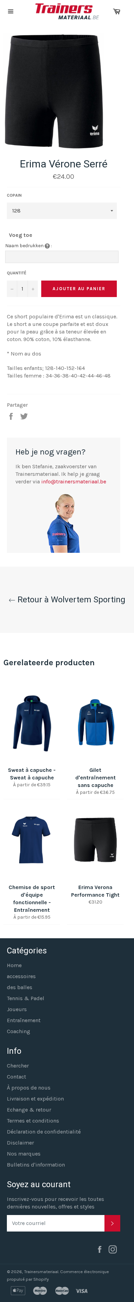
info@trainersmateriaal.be (73, 481)
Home (14, 965)
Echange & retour (29, 1109)
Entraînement (24, 1020)
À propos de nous (29, 1087)
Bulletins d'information (36, 1164)
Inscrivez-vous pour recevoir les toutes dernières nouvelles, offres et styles (55, 1203)
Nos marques (24, 1153)
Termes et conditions (33, 1120)
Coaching (18, 1031)
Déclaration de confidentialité (44, 1131)
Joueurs (17, 1009)
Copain (14, 195)
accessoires (21, 976)
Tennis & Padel (25, 998)
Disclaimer (20, 1142)
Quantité (16, 273)
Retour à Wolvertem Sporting (70, 599)
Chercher (18, 1065)
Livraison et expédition (35, 1098)
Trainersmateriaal (41, 1271)
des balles (19, 987)
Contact (16, 1076)
